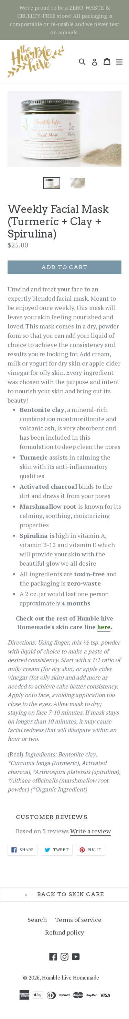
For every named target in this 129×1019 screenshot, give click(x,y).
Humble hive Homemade (70, 977)
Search (37, 919)
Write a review (90, 831)
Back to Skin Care (69, 894)
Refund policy (64, 932)
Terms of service (78, 919)
